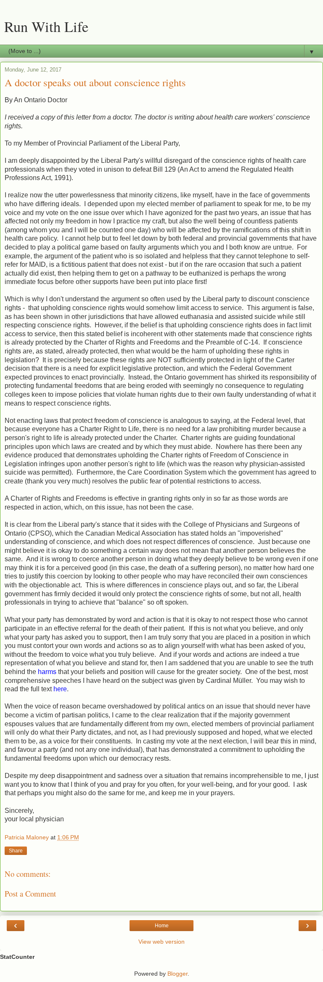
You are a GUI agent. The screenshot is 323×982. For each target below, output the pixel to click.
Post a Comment (30, 893)
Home (162, 926)
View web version (161, 941)
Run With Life (46, 26)
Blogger (177, 973)
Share (16, 851)
